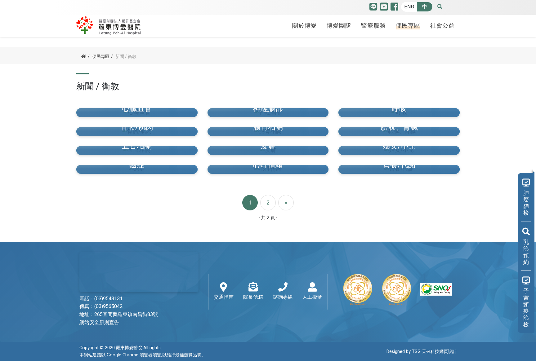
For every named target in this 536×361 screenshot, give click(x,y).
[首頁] (83, 56)
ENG (409, 7)
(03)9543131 (108, 298)
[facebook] (394, 8)
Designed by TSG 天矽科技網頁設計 (421, 351)
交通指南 (224, 297)
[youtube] (384, 8)
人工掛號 (312, 297)
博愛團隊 (339, 25)
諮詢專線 (283, 297)
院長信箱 (253, 297)
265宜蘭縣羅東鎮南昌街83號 (126, 314)
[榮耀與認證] (397, 289)
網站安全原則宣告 (99, 322)
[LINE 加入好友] (373, 8)
